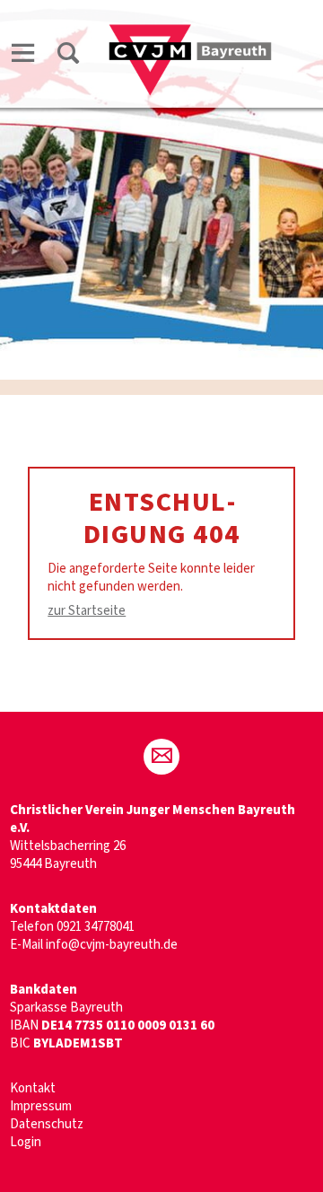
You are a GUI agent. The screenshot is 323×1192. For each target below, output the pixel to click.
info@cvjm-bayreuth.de (112, 944)
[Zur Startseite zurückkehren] (190, 32)
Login (25, 1142)
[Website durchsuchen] (68, 56)
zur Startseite (87, 610)
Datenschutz (46, 1124)
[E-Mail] (161, 757)
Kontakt (33, 1088)
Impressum (41, 1106)
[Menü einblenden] (23, 56)
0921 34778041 (96, 926)
